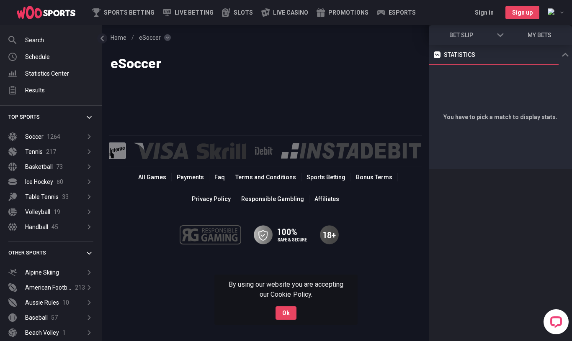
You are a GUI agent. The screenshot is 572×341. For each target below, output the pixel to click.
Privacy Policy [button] (211, 199)
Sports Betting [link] (326, 177)
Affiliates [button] (326, 199)
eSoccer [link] (150, 37)
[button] (237, 12)
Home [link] (118, 37)
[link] (46, 12)
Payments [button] (190, 177)
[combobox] (556, 12)
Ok (286, 313)
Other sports (27, 253)
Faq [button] (219, 177)
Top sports (24, 117)
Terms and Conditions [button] (265, 177)
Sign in (484, 12)
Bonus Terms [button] (374, 177)
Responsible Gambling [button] (272, 199)
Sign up (522, 12)
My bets (539, 35)
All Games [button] (152, 177)
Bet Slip (461, 35)
